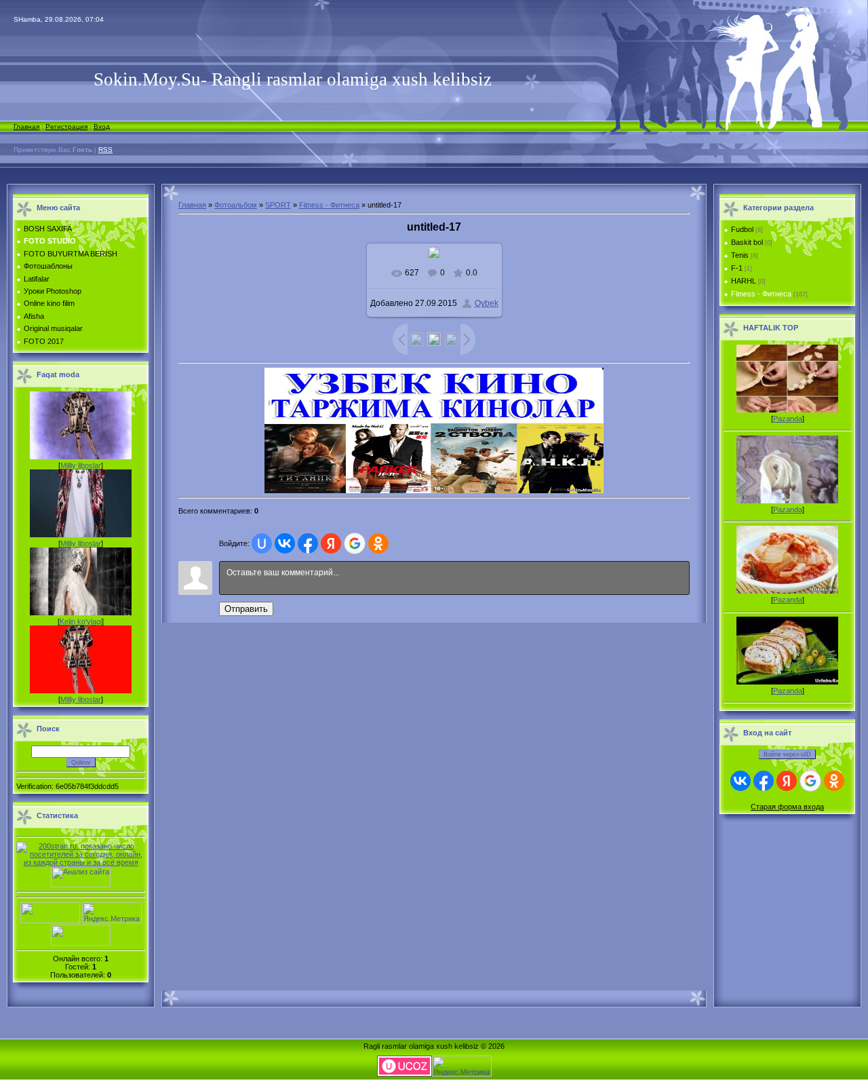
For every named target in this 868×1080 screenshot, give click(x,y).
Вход (102, 126)
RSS (105, 149)
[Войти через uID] (262, 543)
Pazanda (787, 418)
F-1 (737, 268)
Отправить (246, 609)
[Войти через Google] (355, 543)
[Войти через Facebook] (308, 543)
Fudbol (742, 229)
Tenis (740, 255)
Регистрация (66, 126)
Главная (26, 126)
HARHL (743, 281)
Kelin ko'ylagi (81, 621)
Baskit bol (747, 242)
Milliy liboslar (80, 465)
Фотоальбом (235, 205)
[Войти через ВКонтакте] (285, 543)
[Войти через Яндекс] (331, 543)
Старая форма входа (787, 807)
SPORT (278, 205)
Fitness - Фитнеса (329, 205)
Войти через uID (787, 754)
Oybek (486, 303)
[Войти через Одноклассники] (378, 543)
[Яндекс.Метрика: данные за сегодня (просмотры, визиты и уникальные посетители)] (112, 912)
